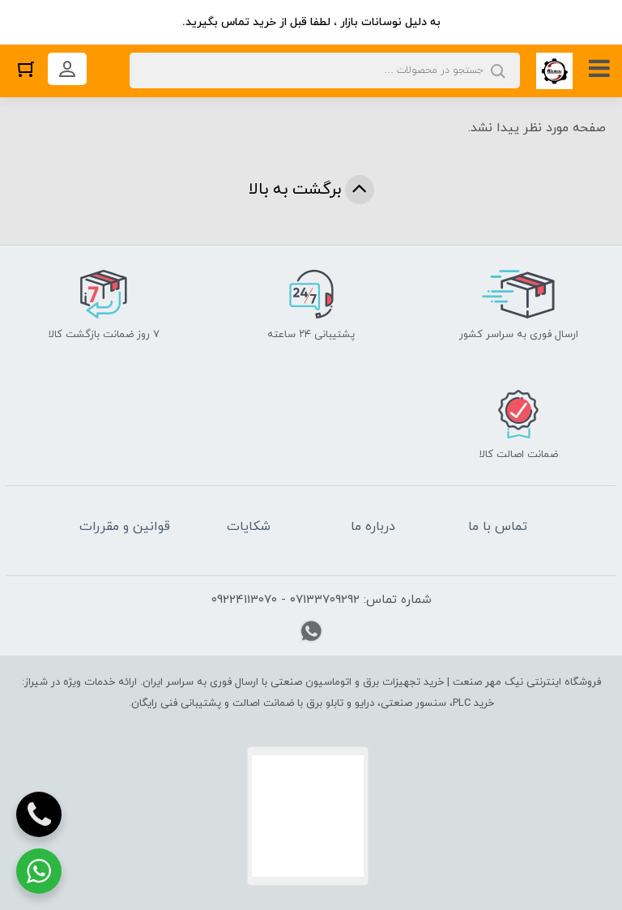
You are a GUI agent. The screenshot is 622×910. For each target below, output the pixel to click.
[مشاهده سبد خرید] (26, 68)
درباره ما (373, 527)
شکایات (249, 527)
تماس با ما (497, 527)
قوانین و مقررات (124, 527)
